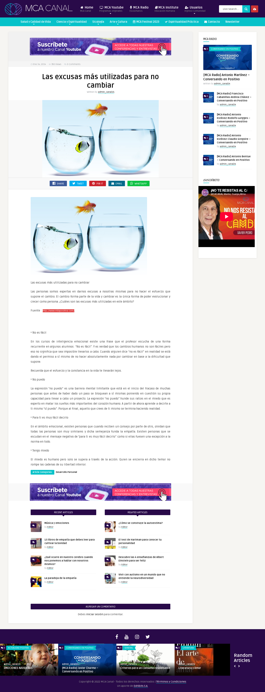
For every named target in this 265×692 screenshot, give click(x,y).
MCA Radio (139, 9)
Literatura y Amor (189, 668)
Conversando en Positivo (224, 49)
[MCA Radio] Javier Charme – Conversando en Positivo (80, 669)
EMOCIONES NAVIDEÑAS (18, 668)
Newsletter (232, 21)
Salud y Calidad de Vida (36, 21)
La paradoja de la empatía (60, 578)
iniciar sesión (94, 614)
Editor (50, 527)
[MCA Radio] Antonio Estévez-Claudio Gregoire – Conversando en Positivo (234, 139)
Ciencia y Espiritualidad (71, 21)
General (129, 648)
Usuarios (194, 9)
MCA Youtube (111, 9)
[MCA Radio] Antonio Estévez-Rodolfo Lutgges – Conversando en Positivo (233, 118)
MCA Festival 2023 (147, 21)
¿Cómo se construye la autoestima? (141, 523)
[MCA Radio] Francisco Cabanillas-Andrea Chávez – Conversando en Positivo (234, 97)
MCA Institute (166, 9)
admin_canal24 (106, 92)
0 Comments (74, 64)
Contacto (213, 21)
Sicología (98, 21)
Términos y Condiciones (171, 681)
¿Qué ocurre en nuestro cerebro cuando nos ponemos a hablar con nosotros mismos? (68, 561)
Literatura (188, 648)
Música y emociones (56, 523)
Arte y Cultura (118, 21)
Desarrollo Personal (66, 472)
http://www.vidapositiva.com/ (58, 310)
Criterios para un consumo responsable (145, 668)
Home (86, 9)
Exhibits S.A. (141, 686)
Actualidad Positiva (18, 648)
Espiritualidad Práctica (183, 21)
